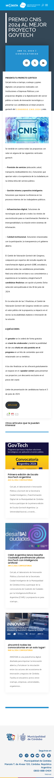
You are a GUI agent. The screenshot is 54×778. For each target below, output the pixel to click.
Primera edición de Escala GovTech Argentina (23, 476)
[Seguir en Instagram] (26, 63)
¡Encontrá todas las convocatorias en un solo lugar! (26, 646)
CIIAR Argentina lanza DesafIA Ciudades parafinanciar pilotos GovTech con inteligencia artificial (26, 558)
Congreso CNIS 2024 (28, 109)
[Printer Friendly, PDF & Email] (12, 414)
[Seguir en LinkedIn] (43, 63)
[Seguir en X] (35, 63)
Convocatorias (27, 54)
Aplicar (12, 405)
